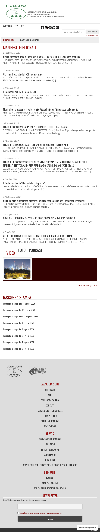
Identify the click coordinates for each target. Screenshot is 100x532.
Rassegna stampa (17, 297)
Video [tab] (10, 253)
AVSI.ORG (50, 478)
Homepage (8, 39)
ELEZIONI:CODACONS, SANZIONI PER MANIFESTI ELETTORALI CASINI (35, 127)
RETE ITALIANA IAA (50, 483)
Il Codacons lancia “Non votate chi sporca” (24, 183)
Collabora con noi (50, 400)
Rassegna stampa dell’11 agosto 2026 (19, 303)
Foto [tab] (22, 250)
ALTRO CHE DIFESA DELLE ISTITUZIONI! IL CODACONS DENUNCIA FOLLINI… (38, 236)
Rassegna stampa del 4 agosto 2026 (18, 342)
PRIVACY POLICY (50, 416)
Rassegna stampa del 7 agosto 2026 (18, 323)
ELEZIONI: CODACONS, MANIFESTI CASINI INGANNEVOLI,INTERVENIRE (35, 144)
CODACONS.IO (50, 460)
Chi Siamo (50, 390)
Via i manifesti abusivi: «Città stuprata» (22, 74)
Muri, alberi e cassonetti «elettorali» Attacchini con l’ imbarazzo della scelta (40, 109)
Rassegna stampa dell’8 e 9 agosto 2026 (20, 316)
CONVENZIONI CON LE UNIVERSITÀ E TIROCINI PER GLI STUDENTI (50, 465)
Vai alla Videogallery (87, 285)
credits (94, 530)
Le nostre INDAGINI (50, 449)
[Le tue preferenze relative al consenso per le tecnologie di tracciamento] (87, 527)
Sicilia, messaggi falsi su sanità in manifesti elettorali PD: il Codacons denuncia (41, 56)
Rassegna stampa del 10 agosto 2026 (19, 310)
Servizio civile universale (50, 410)
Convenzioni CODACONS (50, 439)
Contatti (50, 405)
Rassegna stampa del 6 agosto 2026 (18, 329)
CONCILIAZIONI (50, 454)
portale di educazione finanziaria (50, 488)
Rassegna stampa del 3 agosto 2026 (18, 348)
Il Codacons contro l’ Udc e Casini (19, 92)
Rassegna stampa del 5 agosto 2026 (18, 335)
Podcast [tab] (35, 250)
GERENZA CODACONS (50, 421)
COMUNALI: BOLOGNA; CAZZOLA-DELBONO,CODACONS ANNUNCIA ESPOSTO (39, 218)
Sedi (50, 395)
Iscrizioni (50, 444)
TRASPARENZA (50, 426)
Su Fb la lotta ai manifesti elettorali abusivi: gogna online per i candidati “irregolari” (44, 200)
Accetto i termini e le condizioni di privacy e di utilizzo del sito (41, 512)
